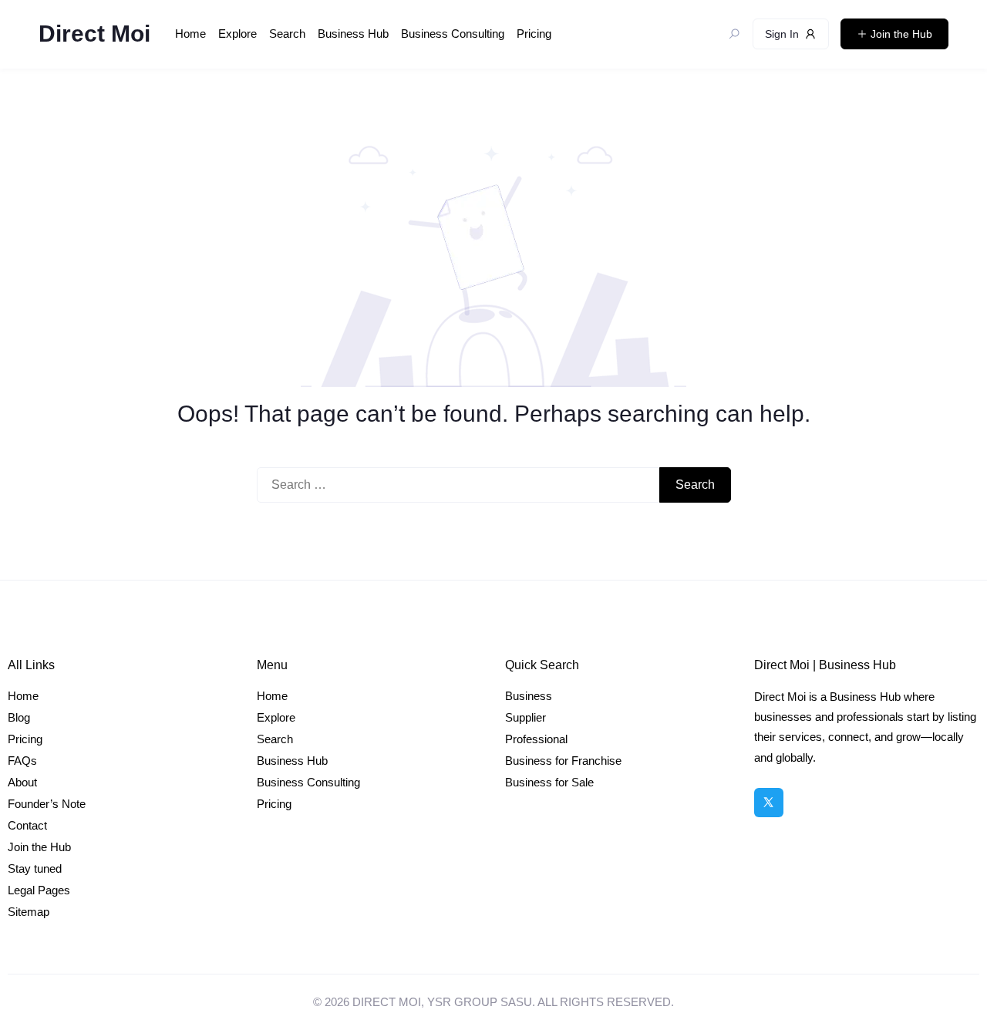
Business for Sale (549, 782)
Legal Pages (39, 890)
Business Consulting (452, 33)
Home (190, 33)
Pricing (534, 33)
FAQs (22, 760)
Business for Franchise (563, 760)
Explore (237, 33)
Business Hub (353, 33)
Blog (19, 717)
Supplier (525, 717)
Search (287, 33)
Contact (27, 825)
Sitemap (28, 911)
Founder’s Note (47, 803)
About (22, 782)
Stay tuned (35, 868)
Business (528, 695)
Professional (536, 739)
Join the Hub (39, 846)
